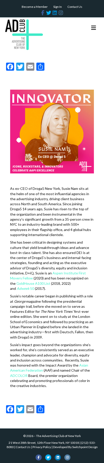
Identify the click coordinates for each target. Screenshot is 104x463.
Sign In (57, 7)
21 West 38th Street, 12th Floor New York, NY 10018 (44, 443)
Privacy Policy (42, 447)
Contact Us (74, 7)
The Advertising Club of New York (58, 436)
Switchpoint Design (85, 447)
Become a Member (35, 7)
